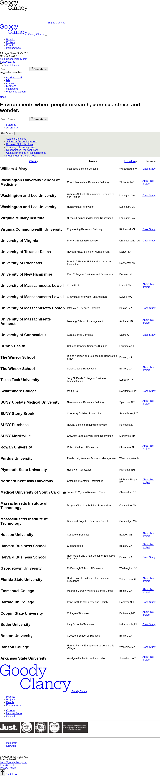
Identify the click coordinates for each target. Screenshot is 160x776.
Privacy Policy (8, 768)
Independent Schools (21, 155)
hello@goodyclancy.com (13, 59)
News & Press (14, 713)
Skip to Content (56, 22)
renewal (10, 83)
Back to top (12, 774)
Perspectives (13, 48)
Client (33, 161)
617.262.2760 (7, 61)
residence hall (14, 77)
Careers (10, 710)
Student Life (16, 138)
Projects (10, 42)
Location (129, 161)
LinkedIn (11, 745)
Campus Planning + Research (26, 152)
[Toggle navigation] (46, 35)
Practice (10, 39)
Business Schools (19, 144)
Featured (11, 124)
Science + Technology (21, 141)
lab (8, 80)
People (10, 45)
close (3, 97)
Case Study (148, 168)
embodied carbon (16, 91)
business (11, 86)
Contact (10, 716)
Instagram (11, 743)
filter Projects (7, 133)
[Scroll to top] (2, 772)
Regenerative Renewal (22, 150)
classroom (12, 88)
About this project (148, 182)
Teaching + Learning (20, 147)
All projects (12, 127)
